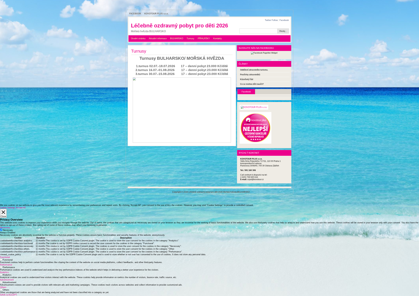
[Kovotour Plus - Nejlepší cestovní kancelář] (255, 141)
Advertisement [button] (7, 280)
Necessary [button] (5, 227)
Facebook (284, 20)
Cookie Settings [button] (7, 207)
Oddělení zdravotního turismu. (254, 70)
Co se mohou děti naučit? (252, 84)
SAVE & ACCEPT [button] (8, 295)
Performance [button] (6, 265)
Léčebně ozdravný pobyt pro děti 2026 (179, 26)
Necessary (8, 230)
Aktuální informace (158, 38)
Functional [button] (5, 257)
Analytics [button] (4, 272)
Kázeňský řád (246, 79)
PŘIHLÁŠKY (204, 38)
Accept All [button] (21, 207)
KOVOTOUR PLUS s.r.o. (156, 13)
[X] (254, 107)
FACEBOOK (135, 13)
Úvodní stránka (138, 38)
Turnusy (190, 38)
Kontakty (217, 38)
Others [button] (3, 287)
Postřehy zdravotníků (250, 74)
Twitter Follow (271, 20)
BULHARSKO (176, 38)
